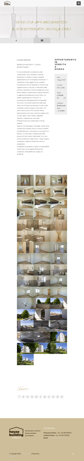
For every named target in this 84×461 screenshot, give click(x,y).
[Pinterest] (32, 396)
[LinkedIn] (49, 396)
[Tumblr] (40, 396)
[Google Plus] (27, 396)
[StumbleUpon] (53, 396)
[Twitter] (23, 396)
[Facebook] (19, 396)
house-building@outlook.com (57, 438)
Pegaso (11, 456)
